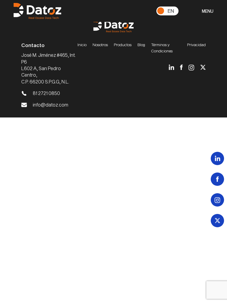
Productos (123, 44)
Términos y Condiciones (162, 47)
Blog (141, 44)
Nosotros (100, 44)
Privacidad (196, 44)
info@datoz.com (50, 104)
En (171, 11)
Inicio (82, 44)
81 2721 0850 (46, 93)
